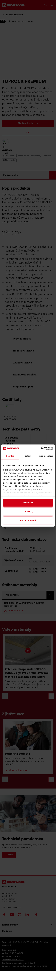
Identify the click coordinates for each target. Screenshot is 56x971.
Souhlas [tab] (10, 456)
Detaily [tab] (28, 456)
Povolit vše (28, 502)
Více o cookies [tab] (46, 456)
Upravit (26, 511)
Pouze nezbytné (28, 520)
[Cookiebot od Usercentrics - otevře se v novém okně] (41, 448)
